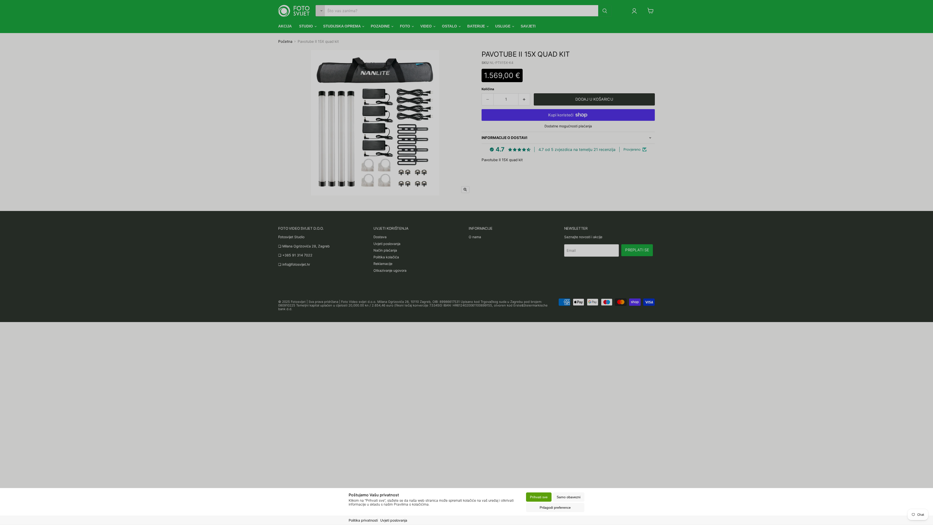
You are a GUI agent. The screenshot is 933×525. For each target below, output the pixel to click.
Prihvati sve (539, 497)
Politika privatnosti (363, 520)
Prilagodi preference (555, 507)
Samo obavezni (568, 497)
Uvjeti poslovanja (393, 520)
